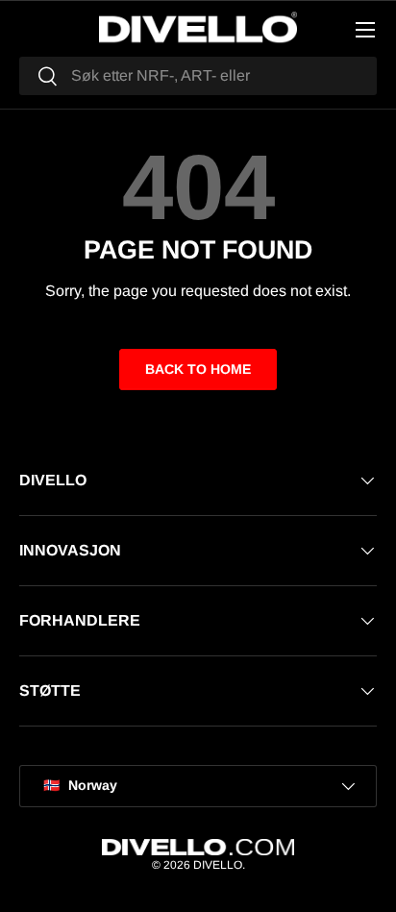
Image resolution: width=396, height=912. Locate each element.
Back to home (198, 369)
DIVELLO (217, 865)
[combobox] (198, 76)
